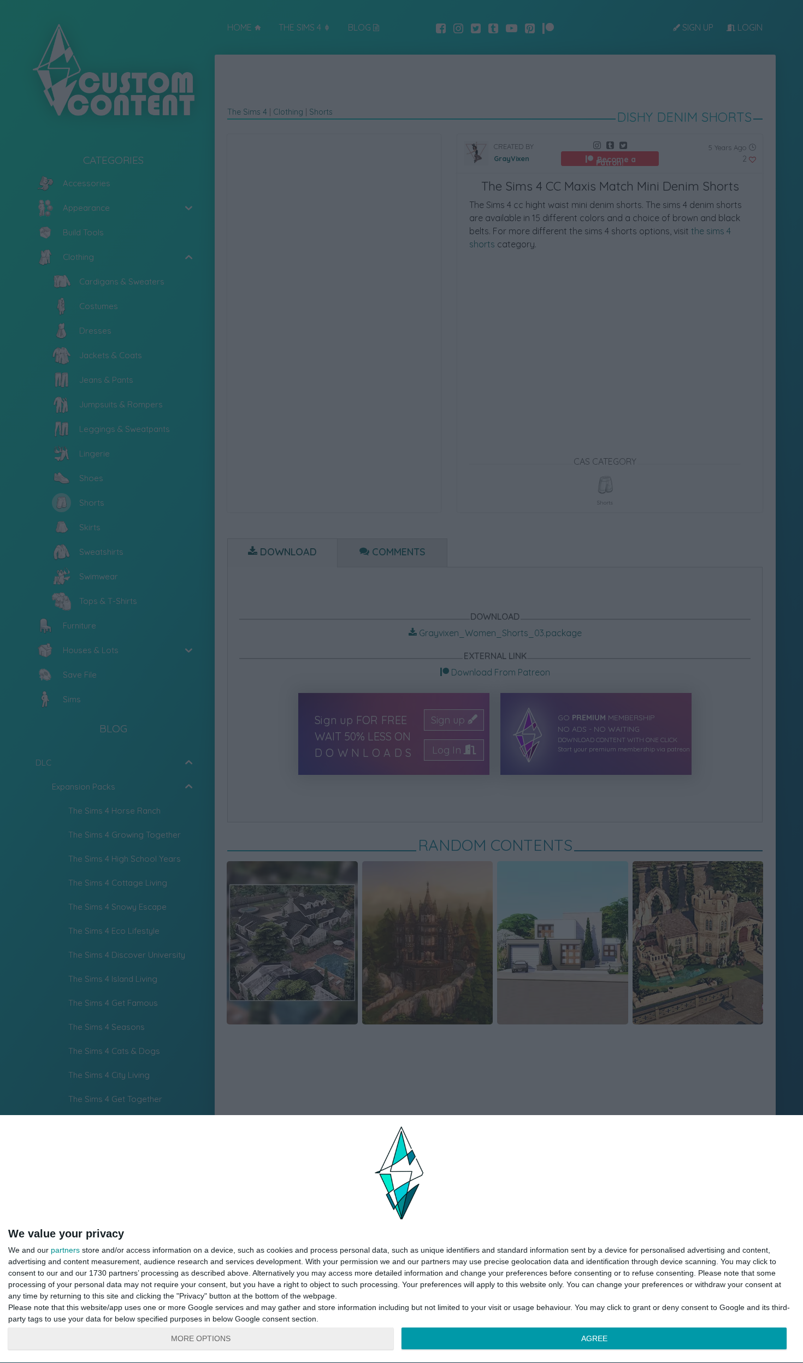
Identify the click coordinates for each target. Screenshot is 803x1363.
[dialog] (401, 1239)
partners (65, 1250)
